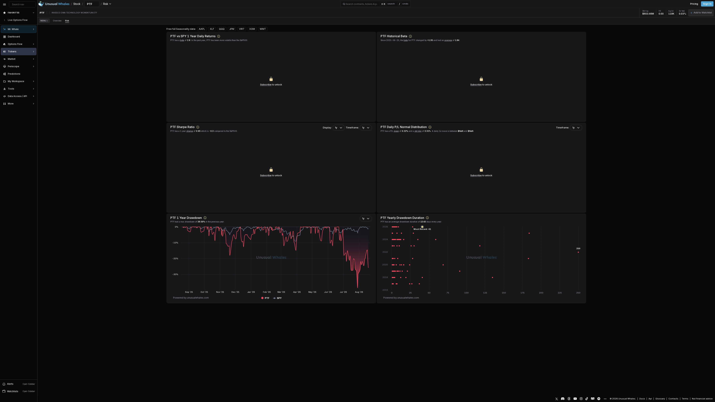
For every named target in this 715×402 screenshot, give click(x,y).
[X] (556, 399)
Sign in (707, 3)
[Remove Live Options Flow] (34, 20)
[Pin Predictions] (33, 74)
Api (650, 398)
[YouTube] (575, 399)
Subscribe (265, 84)
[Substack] (592, 399)
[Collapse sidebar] (4, 4)
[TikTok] (586, 399)
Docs (642, 398)
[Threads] (569, 399)
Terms (685, 398)
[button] (701, 12)
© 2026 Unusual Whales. (623, 398)
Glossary (660, 398)
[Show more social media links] (605, 399)
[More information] (218, 36)
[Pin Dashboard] (33, 36)
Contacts (673, 398)
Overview (57, 21)
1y (336, 127)
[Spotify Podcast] (598, 399)
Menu (43, 21)
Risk (67, 21)
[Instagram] (581, 399)
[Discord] (563, 399)
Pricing (694, 3)
